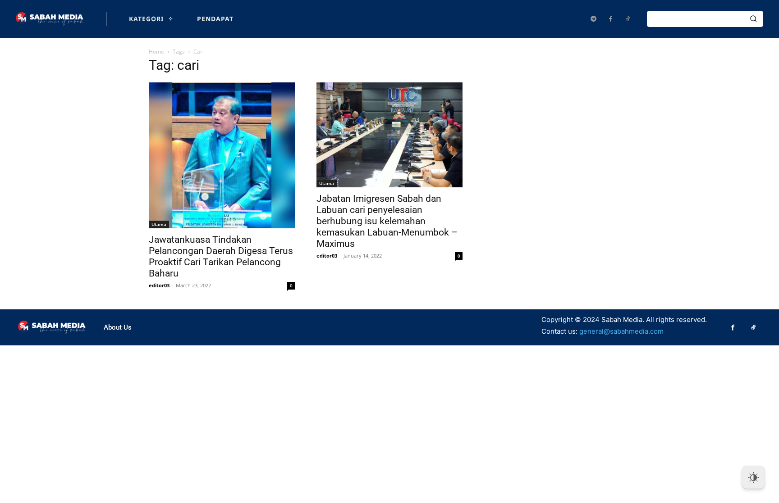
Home (156, 51)
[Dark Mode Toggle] (753, 477)
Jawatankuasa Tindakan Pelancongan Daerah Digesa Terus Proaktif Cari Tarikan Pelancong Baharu (221, 256)
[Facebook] (610, 19)
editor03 (159, 285)
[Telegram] (593, 19)
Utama (158, 224)
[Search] (753, 19)
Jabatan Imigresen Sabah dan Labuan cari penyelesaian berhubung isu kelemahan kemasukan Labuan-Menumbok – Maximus (387, 221)
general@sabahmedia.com (621, 331)
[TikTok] (627, 19)
